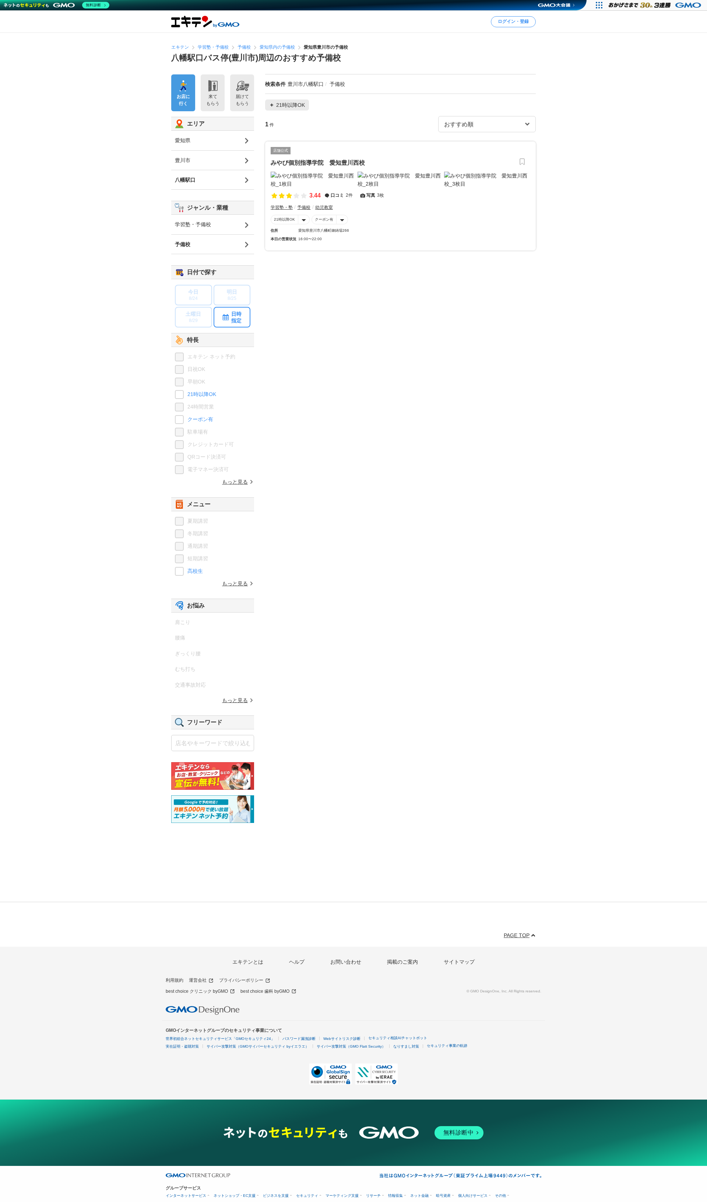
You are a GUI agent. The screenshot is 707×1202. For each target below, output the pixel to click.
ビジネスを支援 (276, 1196)
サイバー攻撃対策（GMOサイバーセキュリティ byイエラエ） (258, 1046)
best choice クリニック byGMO (197, 991)
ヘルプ (297, 962)
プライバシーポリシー (241, 980)
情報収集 (395, 1196)
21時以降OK (284, 219)
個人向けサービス (473, 1196)
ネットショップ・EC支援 (235, 1196)
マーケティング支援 (342, 1196)
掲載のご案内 (402, 962)
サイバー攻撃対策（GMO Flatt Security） (351, 1046)
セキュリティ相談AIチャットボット (397, 1038)
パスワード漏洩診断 (299, 1039)
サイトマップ (459, 962)
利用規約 (174, 980)
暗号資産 (443, 1196)
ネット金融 (419, 1196)
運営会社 (198, 980)
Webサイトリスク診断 (341, 1039)
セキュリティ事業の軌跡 (447, 1046)
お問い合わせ (345, 962)
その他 (500, 1196)
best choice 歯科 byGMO (264, 991)
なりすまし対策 (406, 1046)
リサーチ (373, 1196)
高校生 (195, 571)
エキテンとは (247, 962)
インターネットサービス (186, 1196)
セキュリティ (307, 1196)
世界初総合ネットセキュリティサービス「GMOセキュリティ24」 (220, 1039)
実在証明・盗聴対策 (182, 1046)
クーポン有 (324, 219)
